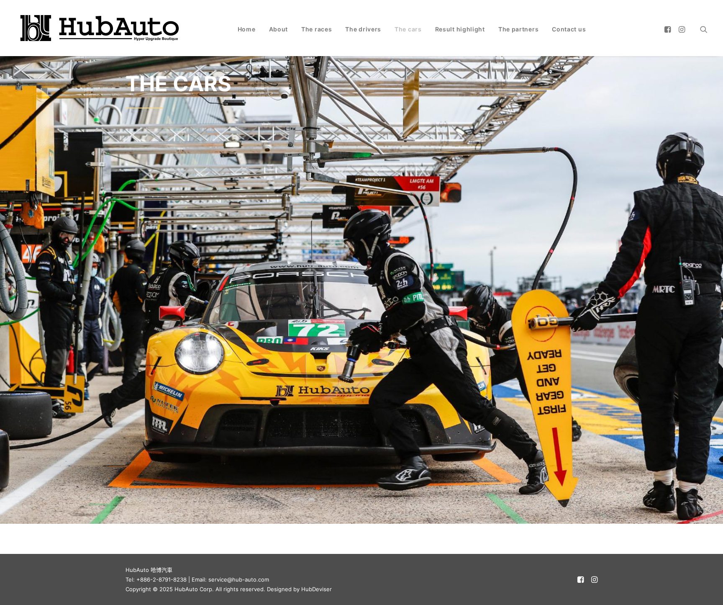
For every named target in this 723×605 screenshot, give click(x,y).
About (278, 29)
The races (316, 29)
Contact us (569, 29)
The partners (518, 29)
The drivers (363, 29)
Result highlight (460, 29)
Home (247, 29)
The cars (408, 29)
